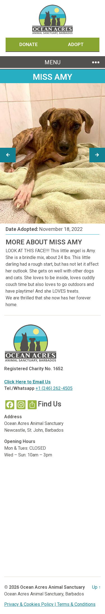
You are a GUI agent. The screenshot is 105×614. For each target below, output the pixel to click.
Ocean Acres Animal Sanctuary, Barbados (44, 594)
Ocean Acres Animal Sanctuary (52, 587)
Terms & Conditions (76, 604)
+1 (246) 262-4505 (54, 388)
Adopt (76, 44)
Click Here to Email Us (27, 382)
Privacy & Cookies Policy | (30, 604)
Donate (29, 44)
